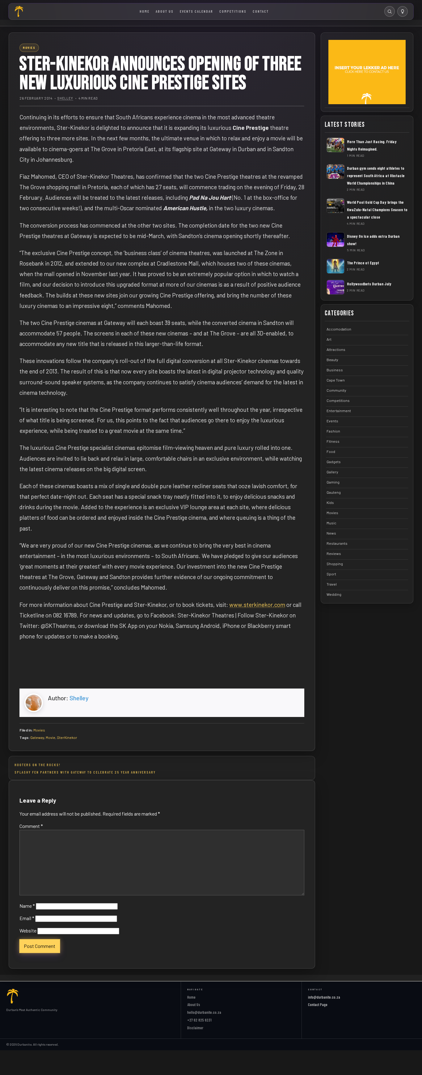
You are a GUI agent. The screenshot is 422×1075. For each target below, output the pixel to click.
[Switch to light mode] (402, 11)
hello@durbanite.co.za (204, 1012)
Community (336, 390)
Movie (50, 737)
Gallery (332, 472)
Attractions (336, 349)
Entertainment (339, 410)
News (331, 533)
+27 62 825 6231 (199, 1019)
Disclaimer (195, 1027)
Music (331, 523)
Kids (330, 502)
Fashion (333, 431)
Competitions (233, 11)
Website (27, 930)
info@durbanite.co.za (324, 997)
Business (335, 370)
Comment (31, 826)
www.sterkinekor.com (257, 604)
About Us (165, 11)
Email (26, 918)
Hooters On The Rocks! (38, 764)
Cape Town (336, 380)
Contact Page (317, 1004)
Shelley (65, 98)
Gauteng (334, 492)
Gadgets (334, 461)
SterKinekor (67, 737)
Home (145, 11)
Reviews (334, 553)
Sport (331, 574)
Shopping (335, 563)
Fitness (333, 441)
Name (27, 906)
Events (332, 421)
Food (331, 451)
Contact (261, 11)
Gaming (333, 482)
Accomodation (339, 329)
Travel (332, 584)
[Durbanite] (19, 11)
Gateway (37, 737)
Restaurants (337, 543)
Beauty (332, 359)
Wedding (334, 594)
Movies (39, 730)
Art (329, 339)
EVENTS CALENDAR (196, 11)
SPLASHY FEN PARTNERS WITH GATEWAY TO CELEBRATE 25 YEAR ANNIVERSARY (85, 772)
